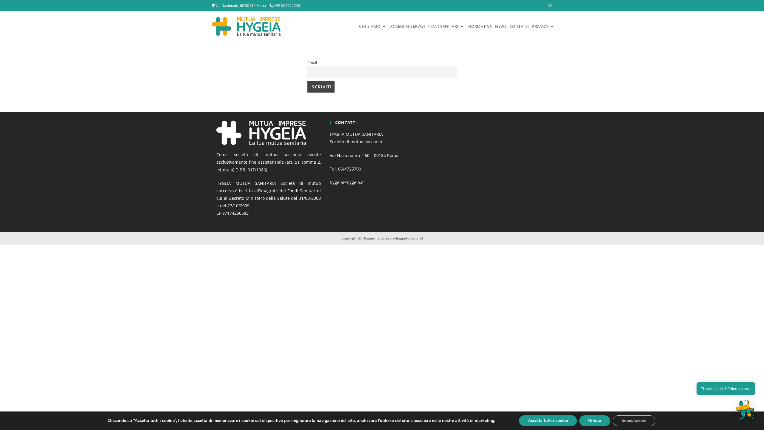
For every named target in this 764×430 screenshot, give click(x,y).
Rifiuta (594, 420)
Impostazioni (634, 420)
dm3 (419, 238)
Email (312, 62)
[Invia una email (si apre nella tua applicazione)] (549, 6)
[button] (745, 410)
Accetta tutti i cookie (548, 420)
